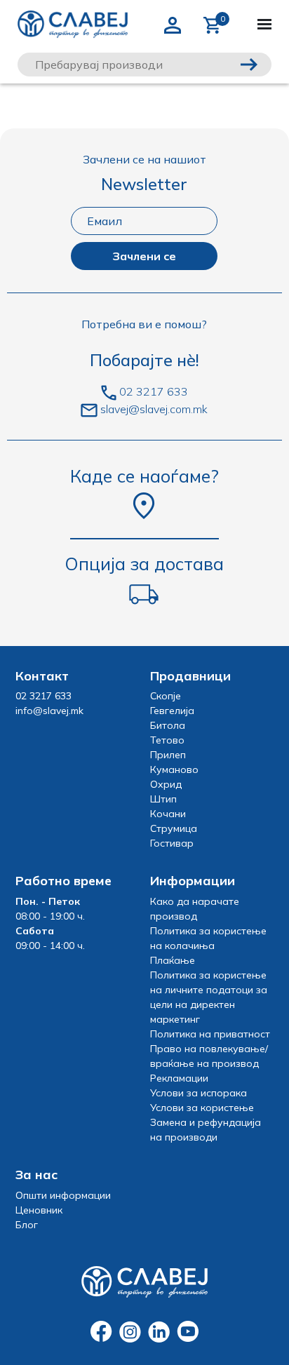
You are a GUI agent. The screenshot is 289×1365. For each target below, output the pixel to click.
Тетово (167, 740)
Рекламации (179, 1078)
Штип (163, 799)
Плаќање (172, 960)
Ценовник (38, 1210)
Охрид (166, 784)
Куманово (174, 769)
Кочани (168, 813)
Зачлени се (144, 256)
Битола (167, 725)
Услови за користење (202, 1107)
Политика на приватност (210, 1034)
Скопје (165, 696)
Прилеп (168, 754)
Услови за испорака (198, 1093)
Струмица (173, 828)
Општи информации (63, 1195)
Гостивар (172, 843)
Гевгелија (172, 710)
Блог (26, 1224)
